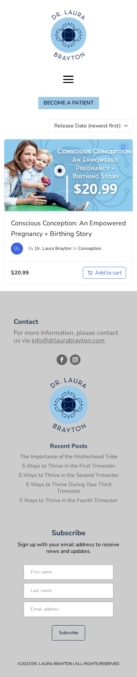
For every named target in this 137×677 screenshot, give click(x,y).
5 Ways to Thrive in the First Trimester (68, 466)
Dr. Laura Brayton (53, 248)
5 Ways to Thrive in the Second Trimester (69, 475)
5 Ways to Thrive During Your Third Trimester (68, 488)
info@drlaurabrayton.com (68, 340)
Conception (89, 248)
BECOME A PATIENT (69, 103)
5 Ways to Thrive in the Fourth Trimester (68, 500)
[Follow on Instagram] (75, 359)
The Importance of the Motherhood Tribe (68, 456)
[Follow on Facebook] (62, 359)
